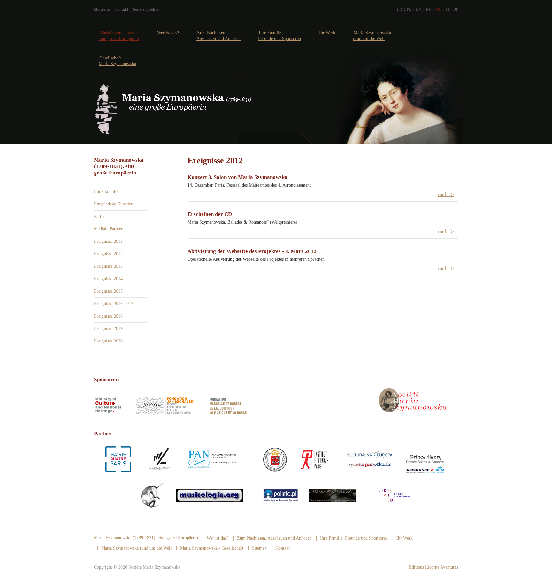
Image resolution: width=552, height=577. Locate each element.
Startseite (102, 9)
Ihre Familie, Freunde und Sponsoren (354, 538)
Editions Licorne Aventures (433, 567)
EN (418, 9)
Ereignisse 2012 (108, 253)
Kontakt (121, 9)
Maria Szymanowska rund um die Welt (372, 35)
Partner (100, 216)
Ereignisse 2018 (108, 316)
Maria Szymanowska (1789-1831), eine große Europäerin (146, 537)
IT (448, 9)
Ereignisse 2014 (108, 278)
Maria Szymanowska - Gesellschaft (211, 548)
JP (456, 9)
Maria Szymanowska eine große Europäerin (119, 35)
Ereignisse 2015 (108, 291)
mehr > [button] (446, 194)
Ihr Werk (327, 32)
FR (399, 9)
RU (429, 9)
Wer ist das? (168, 32)
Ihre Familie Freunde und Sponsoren (279, 35)
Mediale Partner (108, 229)
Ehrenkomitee (106, 191)
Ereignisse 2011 (108, 241)
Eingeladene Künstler (113, 204)
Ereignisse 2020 (108, 341)
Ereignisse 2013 (108, 266)
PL (409, 9)
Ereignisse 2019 (108, 328)
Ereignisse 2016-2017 (113, 303)
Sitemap (259, 548)
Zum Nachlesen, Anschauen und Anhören (218, 35)
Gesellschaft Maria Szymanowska (117, 61)
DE (438, 9)
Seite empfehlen (147, 9)
